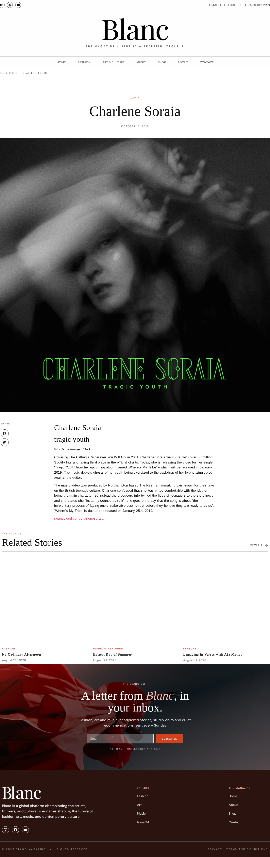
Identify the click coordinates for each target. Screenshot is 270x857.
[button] (5, 433)
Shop (162, 62)
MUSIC (141, 62)
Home (61, 62)
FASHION (84, 62)
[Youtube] (18, 5)
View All (256, 545)
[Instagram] (5, 829)
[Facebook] (10, 5)
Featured (115, 648)
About (183, 62)
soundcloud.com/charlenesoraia (78, 518)
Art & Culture (113, 62)
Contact (206, 62)
